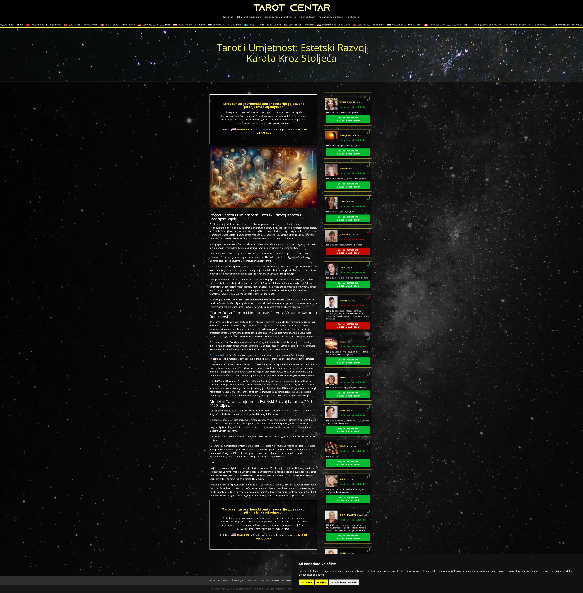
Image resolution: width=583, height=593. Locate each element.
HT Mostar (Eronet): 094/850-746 (470, 24)
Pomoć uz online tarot (331, 17)
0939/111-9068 (243, 24)
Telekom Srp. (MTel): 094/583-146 (520, 24)
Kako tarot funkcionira (249, 17)
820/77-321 (61, 24)
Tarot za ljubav (307, 17)
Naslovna (228, 17)
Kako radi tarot (223, 580)
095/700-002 (349, 24)
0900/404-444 (170, 24)
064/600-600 (243, 129)
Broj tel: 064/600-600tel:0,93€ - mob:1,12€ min (348, 92)
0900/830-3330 (135, 24)
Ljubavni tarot (278, 580)
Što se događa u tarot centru (280, 17)
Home (212, 580)
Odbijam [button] (321, 582)
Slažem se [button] (306, 582)
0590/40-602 (24, 24)
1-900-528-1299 (423, 24)
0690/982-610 (385, 24)
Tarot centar (353, 17)
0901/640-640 (314, 24)
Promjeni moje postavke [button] (343, 582)
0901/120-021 (98, 24)
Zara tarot (215, 355)
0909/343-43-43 (205, 24)
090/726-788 (279, 24)
